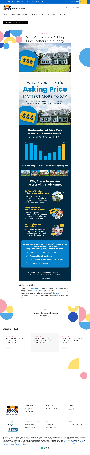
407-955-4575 (71, 409)
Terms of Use (25, 444)
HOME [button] (5, 14)
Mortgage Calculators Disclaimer (78, 442)
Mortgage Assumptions (65, 442)
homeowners (35, 288)
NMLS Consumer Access (8, 444)
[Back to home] (14, 8)
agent (57, 293)
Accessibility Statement (69, 441)
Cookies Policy (19, 442)
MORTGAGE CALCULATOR (37, 14)
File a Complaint (55, 442)
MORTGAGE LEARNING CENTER (19, 14)
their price (38, 290)
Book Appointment (11, 390)
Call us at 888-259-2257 (72, 7)
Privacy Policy (18, 444)
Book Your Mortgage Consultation (16, 22)
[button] (86, 7)
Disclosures (26, 442)
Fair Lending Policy (46, 442)
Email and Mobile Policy (35, 442)
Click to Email (71, 408)
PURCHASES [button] (51, 14)
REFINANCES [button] (62, 14)
